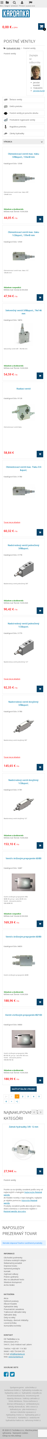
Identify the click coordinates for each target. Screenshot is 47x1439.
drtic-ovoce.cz (32, 1406)
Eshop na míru (8, 1435)
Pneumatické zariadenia (14, 1309)
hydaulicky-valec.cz (13, 1393)
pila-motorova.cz (29, 1409)
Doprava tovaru (10, 1266)
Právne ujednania (11, 1277)
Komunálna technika (12, 1325)
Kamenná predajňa (12, 1268)
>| (17, 1101)
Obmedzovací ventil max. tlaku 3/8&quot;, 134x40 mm (23, 155)
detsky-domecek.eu (16, 1406)
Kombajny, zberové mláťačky (16, 1320)
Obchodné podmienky (13, 1257)
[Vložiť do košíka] (40, 219)
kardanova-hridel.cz (12, 1390)
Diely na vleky (9, 1317)
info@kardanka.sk (17, 1354)
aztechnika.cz (30, 1387)
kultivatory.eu (15, 1409)
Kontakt (7, 1271)
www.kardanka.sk (15, 1356)
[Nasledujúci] (40, 1112)
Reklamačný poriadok (13, 1263)
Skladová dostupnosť (13, 1282)
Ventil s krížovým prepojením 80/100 (23, 1015)
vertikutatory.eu (32, 1404)
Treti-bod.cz (12, 1417)
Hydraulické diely (13, 48)
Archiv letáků (9, 1285)
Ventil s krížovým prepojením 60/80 (23, 858)
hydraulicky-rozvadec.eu (32, 1390)
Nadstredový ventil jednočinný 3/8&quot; (23, 547)
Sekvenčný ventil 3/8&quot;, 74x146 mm (23, 312)
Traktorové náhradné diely (15, 1312)
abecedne (15, 1211)
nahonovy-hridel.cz (33, 1420)
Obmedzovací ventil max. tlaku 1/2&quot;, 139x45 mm (23, 234)
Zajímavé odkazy (11, 1274)
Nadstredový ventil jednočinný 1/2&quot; (23, 625)
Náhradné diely (10, 1314)
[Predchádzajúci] (34, 1112)
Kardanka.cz (23, 1417)
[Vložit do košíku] (40, 1171)
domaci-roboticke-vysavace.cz (23, 1412)
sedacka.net (35, 1417)
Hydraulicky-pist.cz (32, 1415)
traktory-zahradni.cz (31, 1398)
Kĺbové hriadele (10, 1304)
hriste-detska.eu (15, 1401)
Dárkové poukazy (11, 1301)
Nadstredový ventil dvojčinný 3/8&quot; (23, 703)
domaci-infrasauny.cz (16, 1404)
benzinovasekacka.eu (16, 1395)
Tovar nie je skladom (12, 522)
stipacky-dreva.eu (14, 1398)
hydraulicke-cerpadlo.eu (32, 1393)
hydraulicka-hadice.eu (15, 1420)
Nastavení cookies (20, 1433)
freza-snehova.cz (30, 1401)
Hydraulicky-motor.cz (15, 1415)
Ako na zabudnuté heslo (14, 1279)
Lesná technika (10, 1323)
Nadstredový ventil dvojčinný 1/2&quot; (23, 782)
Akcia (6, 1298)
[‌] (6, 1374)
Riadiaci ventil (24, 388)
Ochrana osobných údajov (15, 1260)
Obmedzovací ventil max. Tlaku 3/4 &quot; (23, 469)
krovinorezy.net (32, 1395)
